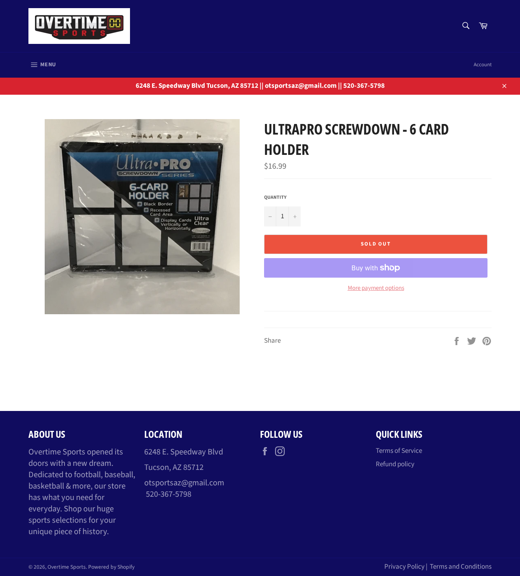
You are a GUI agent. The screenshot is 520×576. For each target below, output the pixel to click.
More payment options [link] (376, 288)
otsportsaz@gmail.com (184, 483)
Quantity (275, 197)
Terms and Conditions (461, 567)
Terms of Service (399, 451)
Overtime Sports (67, 567)
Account (483, 64)
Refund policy (395, 464)
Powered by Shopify (111, 567)
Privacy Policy (404, 567)
